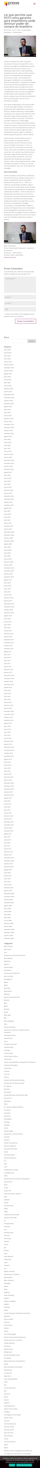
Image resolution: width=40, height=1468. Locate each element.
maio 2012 (7, 807)
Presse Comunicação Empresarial (15, 1337)
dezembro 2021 (9, 496)
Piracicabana (8, 1325)
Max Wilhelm (8, 1277)
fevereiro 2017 (8, 669)
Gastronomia (8, 1182)
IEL (5, 1220)
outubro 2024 (8, 400)
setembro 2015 (9, 720)
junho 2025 (7, 380)
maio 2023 (7, 445)
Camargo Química (10, 1035)
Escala (6, 1128)
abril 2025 (7, 383)
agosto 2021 (8, 508)
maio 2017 (7, 660)
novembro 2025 (9, 368)
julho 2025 (7, 377)
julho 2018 (7, 619)
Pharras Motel (8, 1319)
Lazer (5, 1262)
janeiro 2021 (8, 529)
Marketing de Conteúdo (11, 1274)
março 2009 (8, 920)
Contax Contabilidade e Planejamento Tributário (19, 1062)
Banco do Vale (8, 976)
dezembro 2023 (9, 424)
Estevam (6, 1140)
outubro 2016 (8, 681)
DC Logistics (8, 1086)
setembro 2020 (9, 541)
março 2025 (8, 386)
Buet (5, 1024)
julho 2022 (7, 475)
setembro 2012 (9, 795)
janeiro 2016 (8, 708)
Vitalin (6, 1445)
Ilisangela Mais (9, 1223)
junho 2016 (7, 693)
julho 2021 (7, 511)
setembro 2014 (9, 756)
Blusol (6, 1012)
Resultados (7, 1358)
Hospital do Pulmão (10, 1218)
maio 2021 (7, 517)
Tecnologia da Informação (12, 1415)
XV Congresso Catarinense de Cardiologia (17, 1454)
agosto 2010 (8, 870)
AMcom (6, 964)
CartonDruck (8, 1038)
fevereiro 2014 (8, 777)
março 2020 (8, 559)
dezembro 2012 (9, 786)
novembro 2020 (9, 535)
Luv (5, 1268)
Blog (5, 1003)
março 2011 (8, 849)
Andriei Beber (26, 30)
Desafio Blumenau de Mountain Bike (16, 1095)
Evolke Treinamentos (10, 1143)
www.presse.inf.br (10, 257)
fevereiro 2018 (8, 634)
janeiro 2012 (8, 819)
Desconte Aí (8, 1098)
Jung (5, 1253)
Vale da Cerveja (9, 1427)
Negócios (7, 1292)
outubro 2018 (8, 610)
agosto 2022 (8, 472)
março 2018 (8, 631)
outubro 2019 (8, 574)
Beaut (6, 982)
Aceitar (12, 1465)
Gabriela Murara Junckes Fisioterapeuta (17, 1179)
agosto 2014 (8, 759)
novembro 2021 (9, 499)
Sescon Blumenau (10, 1388)
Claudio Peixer (8, 1047)
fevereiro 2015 (8, 741)
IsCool (6, 1244)
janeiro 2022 (8, 493)
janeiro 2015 (8, 744)
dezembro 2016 (9, 675)
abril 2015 (7, 735)
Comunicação (8, 1053)
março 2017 (8, 666)
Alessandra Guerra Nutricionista (14, 955)
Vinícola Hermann (10, 1442)
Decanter (7, 1089)
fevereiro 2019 (8, 598)
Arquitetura (8, 970)
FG (5, 1161)
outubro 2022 (8, 466)
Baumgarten (8, 979)
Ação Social (7, 949)
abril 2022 (7, 484)
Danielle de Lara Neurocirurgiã (14, 1083)
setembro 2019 (9, 577)
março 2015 (8, 738)
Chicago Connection (10, 1044)
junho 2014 (7, 765)
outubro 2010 (8, 864)
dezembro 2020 (9, 532)
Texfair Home (8, 1418)
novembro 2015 (9, 714)
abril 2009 (7, 917)
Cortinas (6, 1071)
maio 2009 (7, 914)
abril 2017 (7, 663)
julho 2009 (7, 908)
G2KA (5, 1176)
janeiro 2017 (8, 672)
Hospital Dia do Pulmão (11, 1215)
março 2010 (8, 885)
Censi (6, 1041)
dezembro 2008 (9, 929)
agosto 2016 (8, 687)
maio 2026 (7, 356)
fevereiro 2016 (8, 705)
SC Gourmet (8, 1373)
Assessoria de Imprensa (12, 973)
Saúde (6, 1364)
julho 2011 (7, 837)
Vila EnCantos (8, 1436)
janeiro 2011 (8, 855)
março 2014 (8, 774)
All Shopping (8, 958)
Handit (6, 1203)
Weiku (6, 1448)
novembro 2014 (9, 750)
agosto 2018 (8, 616)
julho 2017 (7, 655)
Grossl (6, 1188)
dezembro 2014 (9, 747)
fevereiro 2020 (8, 562)
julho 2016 (7, 690)
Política (6, 1328)
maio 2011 (7, 843)
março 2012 (8, 813)
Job (5, 1247)
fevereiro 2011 (8, 852)
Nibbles (6, 1298)
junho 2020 (7, 550)
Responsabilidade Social (12, 1355)
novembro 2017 (9, 642)
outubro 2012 (8, 792)
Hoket (6, 1212)
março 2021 (8, 523)
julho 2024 (7, 409)
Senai (6, 1382)
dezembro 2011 (9, 822)
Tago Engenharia (9, 1406)
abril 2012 (7, 810)
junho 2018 (7, 622)
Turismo (6, 1421)
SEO (5, 1385)
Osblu (6, 1310)
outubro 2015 (8, 717)
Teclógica (7, 1412)
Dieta (5, 1104)
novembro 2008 (9, 932)
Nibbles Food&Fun (10, 1301)
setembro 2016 (9, 684)
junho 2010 (7, 876)
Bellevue (7, 994)
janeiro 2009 (8, 926)
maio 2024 (7, 412)
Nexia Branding (9, 1295)
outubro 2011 (8, 828)
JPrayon (6, 1250)
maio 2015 (7, 732)
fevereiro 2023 (8, 454)
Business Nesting (9, 1027)
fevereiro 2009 (8, 923)
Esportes (7, 1137)
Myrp (5, 1289)
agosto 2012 (8, 798)
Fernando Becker (9, 1155)
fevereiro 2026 (8, 365)
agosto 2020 (8, 544)
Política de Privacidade (24, 1465)
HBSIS (6, 1209)
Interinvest (7, 1238)
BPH (5, 1018)
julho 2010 (7, 873)
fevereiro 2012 (8, 816)
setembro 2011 (9, 831)
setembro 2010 (9, 867)
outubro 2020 (8, 538)
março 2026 (8, 362)
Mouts (6, 1286)
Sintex (6, 1397)
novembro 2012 (9, 789)
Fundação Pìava (9, 1173)
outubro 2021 (8, 502)
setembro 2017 (9, 648)
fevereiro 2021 (8, 526)
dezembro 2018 (9, 604)
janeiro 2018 (8, 637)
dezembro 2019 (9, 568)
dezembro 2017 (9, 640)
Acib (5, 952)
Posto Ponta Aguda (10, 1334)
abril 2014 (7, 771)
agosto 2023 (8, 436)
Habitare (7, 1200)
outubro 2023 (8, 430)
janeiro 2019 (8, 601)
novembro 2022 (9, 463)
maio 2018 (7, 625)
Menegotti (7, 1283)
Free (5, 1167)
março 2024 (8, 415)
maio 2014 (7, 768)
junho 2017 (7, 657)
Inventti (6, 1241)
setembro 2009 (9, 903)
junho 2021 (7, 514)
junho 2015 (7, 729)
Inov (5, 1229)
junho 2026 (7, 353)
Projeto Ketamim (9, 1343)
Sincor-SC (7, 1394)
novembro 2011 (9, 825)
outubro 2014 (8, 753)
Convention (7, 1068)
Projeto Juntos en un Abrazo (13, 1340)
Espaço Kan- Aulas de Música (13, 1134)
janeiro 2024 (8, 421)
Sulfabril (7, 1403)
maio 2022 (7, 481)
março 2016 (8, 702)
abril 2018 (7, 628)
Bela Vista (7, 988)
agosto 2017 (8, 651)
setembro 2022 (9, 469)
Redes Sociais (8, 1349)
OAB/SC (6, 1304)
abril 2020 (7, 556)
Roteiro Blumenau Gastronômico (14, 1361)
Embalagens (8, 1119)
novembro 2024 (9, 397)
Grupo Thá (7, 1191)
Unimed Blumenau (10, 1424)
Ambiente (7, 961)
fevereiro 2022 (8, 490)
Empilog (6, 1122)
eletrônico (7, 1116)
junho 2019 (7, 586)
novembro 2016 (9, 678)
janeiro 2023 (8, 457)
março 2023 (8, 451)
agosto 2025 (8, 374)
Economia (7, 1110)
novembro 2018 (9, 607)
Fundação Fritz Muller (11, 1170)
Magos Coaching (9, 1271)
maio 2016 (7, 696)
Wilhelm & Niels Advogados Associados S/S (18, 1451)
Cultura (6, 1077)
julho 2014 (7, 762)
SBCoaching (8, 1370)
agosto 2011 (8, 834)
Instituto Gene (8, 1232)
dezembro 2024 (9, 394)
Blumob (6, 1009)
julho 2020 (7, 547)
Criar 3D (6, 1074)
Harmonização (8, 1206)
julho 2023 (7, 439)
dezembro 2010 (9, 858)
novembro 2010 (9, 861)
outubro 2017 (8, 645)
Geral (5, 1185)
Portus (6, 1331)
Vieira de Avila (8, 1433)
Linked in (7, 1265)
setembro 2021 (9, 505)
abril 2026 (7, 359)
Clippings (7, 1050)
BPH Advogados (9, 1021)
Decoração (7, 1092)
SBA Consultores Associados (13, 1367)
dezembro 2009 (9, 893)
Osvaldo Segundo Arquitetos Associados (17, 1313)
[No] (38, 1462)
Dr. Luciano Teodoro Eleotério (13, 1107)
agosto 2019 (8, 580)
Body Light (7, 1015)
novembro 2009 (9, 896)
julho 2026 (7, 350)
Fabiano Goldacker (10, 1146)
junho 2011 (7, 840)
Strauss (6, 1400)
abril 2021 (7, 520)
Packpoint (7, 1316)
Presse (9, 30)
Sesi (5, 1391)
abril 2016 (7, 699)
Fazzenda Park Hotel (10, 1149)
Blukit (6, 1006)
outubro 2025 (8, 371)
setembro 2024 (9, 404)
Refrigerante (8, 1352)
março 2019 (8, 595)
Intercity (6, 1235)
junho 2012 (7, 804)
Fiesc (5, 1164)
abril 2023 (7, 448)
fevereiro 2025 (8, 389)
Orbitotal (7, 1307)
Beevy (6, 985)
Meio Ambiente (9, 1280)
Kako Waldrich (8, 1256)
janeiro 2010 (8, 891)
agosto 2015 (8, 723)
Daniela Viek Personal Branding (14, 1080)
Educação (7, 1113)
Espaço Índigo (8, 1131)
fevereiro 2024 (8, 418)
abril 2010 (7, 882)
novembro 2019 (9, 571)
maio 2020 (7, 553)
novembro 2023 (9, 427)
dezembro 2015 (9, 711)
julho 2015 (7, 726)
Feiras (6, 1152)
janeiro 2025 (8, 391)
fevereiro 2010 (8, 888)
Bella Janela (8, 991)
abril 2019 (7, 592)
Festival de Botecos (10, 1158)
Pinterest (7, 1322)
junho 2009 (7, 911)
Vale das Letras (9, 1430)
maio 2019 (7, 589)
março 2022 (8, 487)
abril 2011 (7, 846)
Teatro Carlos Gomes (10, 1409)
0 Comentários (17, 32)
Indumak (7, 1226)
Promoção (7, 1346)
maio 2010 (7, 879)
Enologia (7, 1125)
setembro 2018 (9, 613)
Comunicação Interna (11, 1056)
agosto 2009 (8, 906)
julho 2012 (7, 801)
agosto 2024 (8, 406)
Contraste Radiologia (10, 1065)
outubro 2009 (8, 899)
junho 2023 (7, 442)
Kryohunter (7, 1259)
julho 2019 (7, 583)
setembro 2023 (9, 433)
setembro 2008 (9, 938)
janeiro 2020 (8, 565)
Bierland (7, 1000)
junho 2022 (7, 478)
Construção (7, 1059)
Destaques (7, 32)
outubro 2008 (8, 935)
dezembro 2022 (9, 460)
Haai (5, 1197)
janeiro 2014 (8, 780)
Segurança (7, 1376)
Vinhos (6, 1439)
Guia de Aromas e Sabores (12, 1194)
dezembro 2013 (9, 783)
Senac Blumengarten (11, 1379)
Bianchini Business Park (12, 997)
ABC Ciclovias (8, 946)
